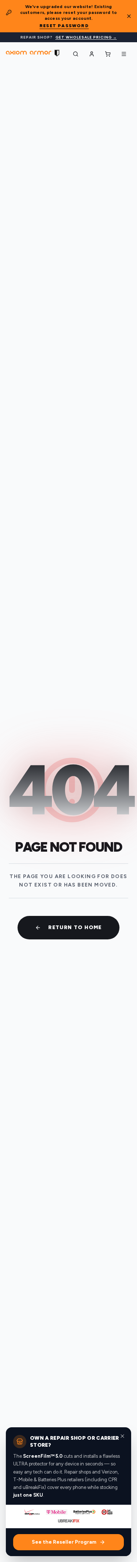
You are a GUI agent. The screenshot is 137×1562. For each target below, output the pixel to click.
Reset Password (64, 25)
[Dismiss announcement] (129, 16)
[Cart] (107, 54)
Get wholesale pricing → (86, 37)
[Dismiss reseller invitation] (122, 1436)
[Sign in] (91, 54)
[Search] (75, 54)
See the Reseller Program (64, 1542)
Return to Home (75, 927)
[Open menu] (124, 54)
